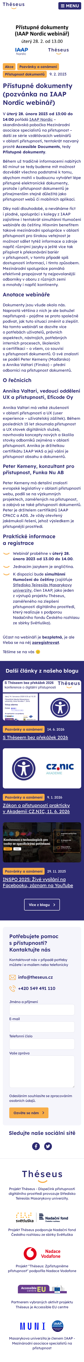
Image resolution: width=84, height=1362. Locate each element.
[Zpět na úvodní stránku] (13, 5)
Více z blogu (39, 905)
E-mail (14, 1019)
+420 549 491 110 (36, 988)
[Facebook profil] (36, 1146)
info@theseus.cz (35, 977)
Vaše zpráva (19, 1053)
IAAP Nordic (41, 119)
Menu (72, 5)
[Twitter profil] (48, 1146)
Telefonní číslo (21, 1036)
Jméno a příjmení (23, 1002)
